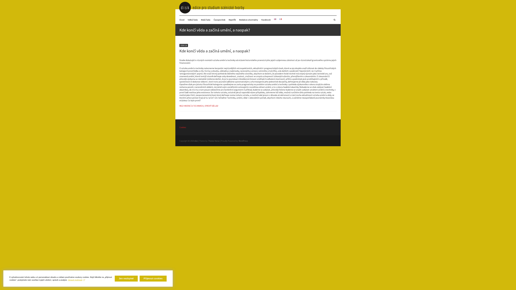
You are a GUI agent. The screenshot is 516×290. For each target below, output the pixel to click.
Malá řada (205, 19)
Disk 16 (183, 45)
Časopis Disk (219, 19)
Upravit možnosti (75, 280)
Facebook (266, 19)
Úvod (181, 19)
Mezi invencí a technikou (191, 106)
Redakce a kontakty (248, 19)
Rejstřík (232, 19)
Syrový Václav (211, 106)
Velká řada (193, 19)
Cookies (182, 127)
